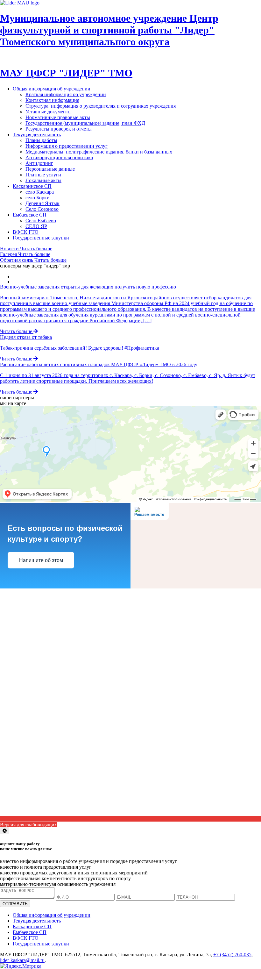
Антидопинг (39, 163)
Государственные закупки (41, 237)
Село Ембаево (40, 220)
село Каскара (39, 192)
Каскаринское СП (32, 186)
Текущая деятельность (37, 134)
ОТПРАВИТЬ (15, 903)
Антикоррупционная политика (59, 157)
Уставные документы (48, 111)
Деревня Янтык (42, 203)
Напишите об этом (41, 560)
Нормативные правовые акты (57, 117)
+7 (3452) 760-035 (232, 954)
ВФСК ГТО (26, 232)
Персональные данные (50, 169)
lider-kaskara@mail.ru (22, 960)
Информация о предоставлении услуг (66, 146)
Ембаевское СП (29, 214)
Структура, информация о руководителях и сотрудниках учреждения (100, 106)
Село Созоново (42, 209)
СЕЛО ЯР (36, 226)
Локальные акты (43, 180)
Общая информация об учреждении (51, 88)
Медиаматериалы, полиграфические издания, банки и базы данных (98, 151)
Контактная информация (52, 100)
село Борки (37, 197)
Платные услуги (43, 174)
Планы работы (41, 140)
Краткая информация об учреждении (65, 94)
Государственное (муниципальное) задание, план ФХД (85, 123)
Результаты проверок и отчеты (58, 129)
